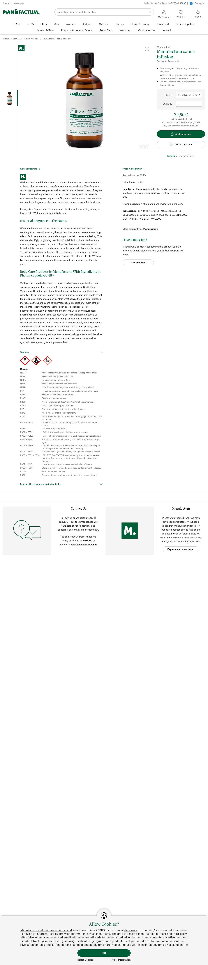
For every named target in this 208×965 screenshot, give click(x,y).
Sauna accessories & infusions (56, 38)
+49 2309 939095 (81, 540)
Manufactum (150, 228)
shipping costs (193, 122)
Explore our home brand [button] (180, 549)
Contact (7, 3)
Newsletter (19, 3)
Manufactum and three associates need (46, 930)
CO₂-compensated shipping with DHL (181, 125)
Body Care (17, 38)
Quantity (167, 103)
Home (6, 38)
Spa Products (32, 38)
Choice (168, 94)
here (108, 944)
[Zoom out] (141, 147)
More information (121, 959)
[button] (147, 49)
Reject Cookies (85, 959)
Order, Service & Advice (165, 3)
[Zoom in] (146, 147)
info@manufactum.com (84, 544)
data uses (130, 930)
